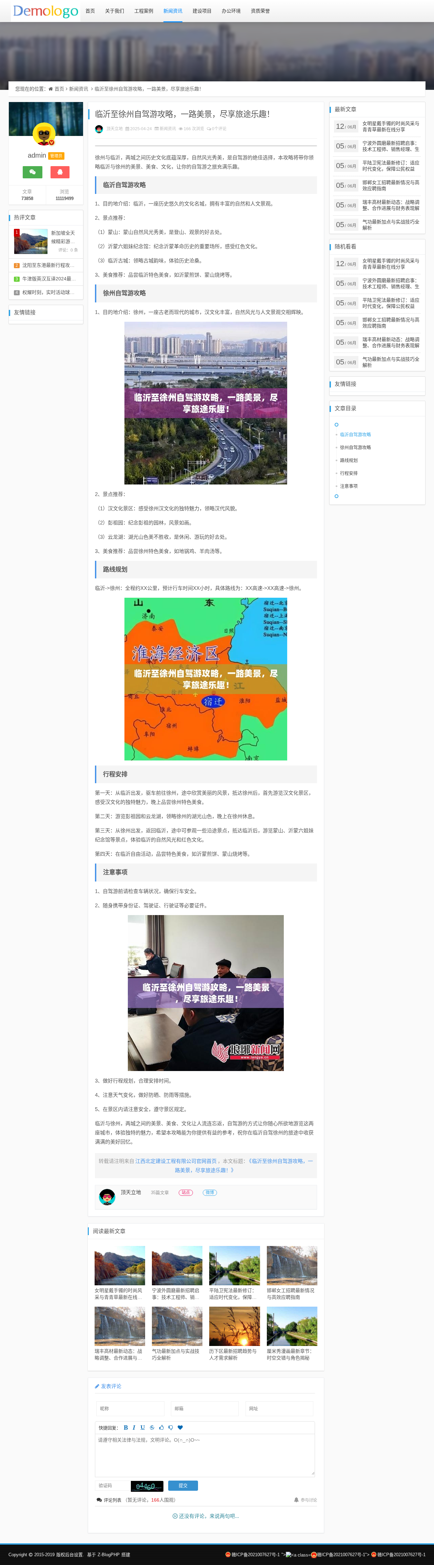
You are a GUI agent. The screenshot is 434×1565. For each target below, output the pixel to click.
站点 (186, 1192)
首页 (90, 11)
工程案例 (143, 11)
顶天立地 (114, 128)
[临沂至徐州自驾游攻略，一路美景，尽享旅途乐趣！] (206, 403)
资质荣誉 (260, 11)
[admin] (44, 137)
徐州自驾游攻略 (355, 447)
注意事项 (349, 486)
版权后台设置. (70, 1554)
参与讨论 (309, 1500)
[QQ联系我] (60, 172)
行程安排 (349, 473)
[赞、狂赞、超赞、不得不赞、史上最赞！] (180, 1427)
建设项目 (202, 11)
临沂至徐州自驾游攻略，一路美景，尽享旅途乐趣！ (149, 89)
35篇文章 (160, 1192)
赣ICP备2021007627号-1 (256, 1554)
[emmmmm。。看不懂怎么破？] (171, 1427)
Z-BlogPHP (109, 1554)
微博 (210, 1192)
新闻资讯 (172, 11)
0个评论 (219, 128)
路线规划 (349, 460)
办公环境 (231, 11)
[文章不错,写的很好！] (161, 1427)
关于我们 (114, 11)
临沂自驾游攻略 (355, 434)
